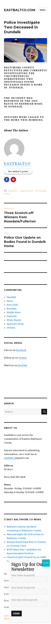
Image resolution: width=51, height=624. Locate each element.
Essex (10, 301)
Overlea (11, 327)
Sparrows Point (15, 323)
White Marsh (14, 320)
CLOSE (46, 563)
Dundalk (42, 191)
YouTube (22, 365)
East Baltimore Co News (24, 519)
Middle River (14, 312)
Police (7, 194)
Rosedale (12, 308)
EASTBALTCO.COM (19, 10)
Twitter (22, 357)
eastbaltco (17, 164)
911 (37, 191)
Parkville (12, 316)
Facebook (21, 350)
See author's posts (18, 171)
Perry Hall (12, 304)
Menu (43, 10)
